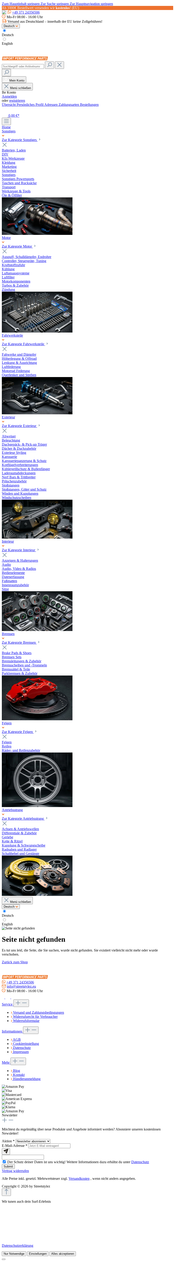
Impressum (21, 1052)
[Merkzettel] (4, 110)
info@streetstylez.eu (21, 986)
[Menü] (6, 121)
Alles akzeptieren (62, 1253)
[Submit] (6, 1151)
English (7, 43)
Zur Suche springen (55, 4)
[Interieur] (37, 630)
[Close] (3, 1259)
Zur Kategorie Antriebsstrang (23, 818)
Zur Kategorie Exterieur (19, 426)
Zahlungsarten (69, 105)
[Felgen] (37, 806)
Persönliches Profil (30, 105)
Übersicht (9, 105)
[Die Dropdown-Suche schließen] (59, 65)
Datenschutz (22, 1048)
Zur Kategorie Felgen (18, 732)
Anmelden (9, 96)
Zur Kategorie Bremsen (19, 642)
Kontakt (19, 1075)
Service (7, 1004)
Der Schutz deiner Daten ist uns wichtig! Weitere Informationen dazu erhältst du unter (78, 1162)
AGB (17, 1039)
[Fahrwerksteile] (37, 413)
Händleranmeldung (27, 1079)
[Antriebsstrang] (37, 895)
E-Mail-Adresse (14, 1146)
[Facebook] (3, 997)
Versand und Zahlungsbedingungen (38, 1012)
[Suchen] (49, 65)
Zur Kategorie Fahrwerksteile (23, 344)
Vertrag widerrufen (15, 1171)
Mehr (6, 1062)
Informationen (12, 1031)
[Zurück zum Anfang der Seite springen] (6, 1192)
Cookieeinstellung (26, 1044)
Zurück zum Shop (15, 962)
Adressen (51, 105)
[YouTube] (13, 997)
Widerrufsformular (26, 1021)
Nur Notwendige (14, 1253)
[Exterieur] (37, 537)
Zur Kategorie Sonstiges (20, 140)
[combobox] (23, 66)
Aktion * (8, 1141)
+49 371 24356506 (26, 12)
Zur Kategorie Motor (17, 246)
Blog (16, 1071)
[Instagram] (8, 997)
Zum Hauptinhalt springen (21, 4)
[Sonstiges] (37, 234)
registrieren (17, 100)
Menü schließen (20, 88)
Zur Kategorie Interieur (19, 550)
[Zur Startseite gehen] (26, 59)
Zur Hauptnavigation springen (91, 4)
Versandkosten (79, 1178)
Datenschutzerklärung (17, 1245)
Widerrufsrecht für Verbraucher (35, 1017)
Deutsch (8, 35)
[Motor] (37, 331)
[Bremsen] (37, 719)
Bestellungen (89, 105)
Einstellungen (38, 1253)
